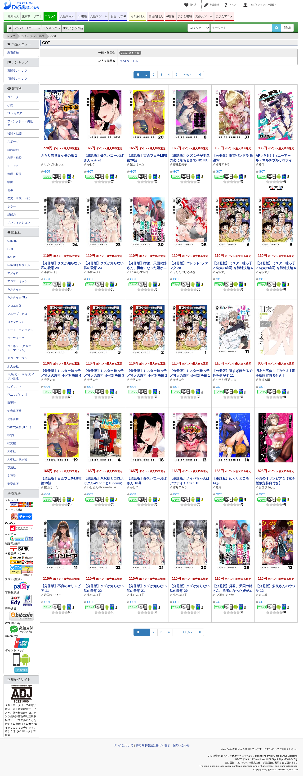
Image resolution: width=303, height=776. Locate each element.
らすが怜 (142, 272)
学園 (10, 182)
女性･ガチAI (118, 16)
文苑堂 (11, 475)
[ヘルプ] (226, 2)
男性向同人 (156, 16)
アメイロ (13, 273)
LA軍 (133, 272)
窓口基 (263, 595)
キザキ (220, 379)
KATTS (11, 257)
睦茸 (218, 487)
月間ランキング (17, 78)
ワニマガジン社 (17, 394)
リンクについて (123, 745)
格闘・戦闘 (14, 133)
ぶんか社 (13, 366)
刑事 (10, 190)
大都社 (11, 451)
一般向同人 (12, 16)
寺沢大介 (221, 272)
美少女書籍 (185, 16)
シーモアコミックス (20, 330)
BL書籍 (82, 16)
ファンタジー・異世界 (20, 123)
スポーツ (13, 141)
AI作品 (170, 16)
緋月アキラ (223, 164)
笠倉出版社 (14, 410)
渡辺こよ (230, 379)
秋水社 (11, 435)
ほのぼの (13, 149)
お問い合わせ (181, 745)
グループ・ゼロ (17, 313)
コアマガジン (15, 322)
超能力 (11, 214)
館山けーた (137, 164)
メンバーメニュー (26, 28)
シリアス (13, 166)
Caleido (12, 240)
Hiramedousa (107, 487)
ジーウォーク (15, 338)
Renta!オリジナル (18, 265)
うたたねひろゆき (184, 272)
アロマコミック (17, 281)
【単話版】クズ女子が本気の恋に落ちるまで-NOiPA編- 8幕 (189, 160)
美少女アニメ (224, 16)
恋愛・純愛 (14, 158)
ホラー (11, 206)
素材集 (26, 16)
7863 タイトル (128, 61)
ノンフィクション (18, 222)
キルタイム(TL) (17, 297)
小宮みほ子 (51, 272)
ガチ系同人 (137, 16)
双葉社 (11, 467)
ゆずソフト (14, 386)
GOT (47, 171)
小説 (10, 105)
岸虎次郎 (264, 379)
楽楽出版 (13, 483)
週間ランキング (17, 70)
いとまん (92, 487)
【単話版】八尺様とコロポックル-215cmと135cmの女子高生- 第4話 (104, 483)
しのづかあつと (54, 164)
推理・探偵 (14, 174)
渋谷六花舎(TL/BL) (19, 427)
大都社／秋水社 (17, 459)
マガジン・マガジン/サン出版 (20, 376)
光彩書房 (13, 419)
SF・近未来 (14, 113)
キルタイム (14, 289)
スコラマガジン (17, 358)
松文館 (11, 443)
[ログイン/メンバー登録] (246, 2)
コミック (50, 16)
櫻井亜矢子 (180, 164)
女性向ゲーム (98, 16)
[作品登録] (207, 2)
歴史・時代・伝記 (18, 198)
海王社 (11, 402)
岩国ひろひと (267, 487)
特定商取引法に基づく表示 (153, 745)
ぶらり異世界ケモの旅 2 (59, 155)
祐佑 (261, 164)
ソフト (37, 16)
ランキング (50, 28)
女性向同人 (67, 16)
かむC (91, 164)
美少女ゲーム (203, 16)
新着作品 (13, 52)
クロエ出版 (14, 305)
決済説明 (21, 670)
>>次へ (187, 74)
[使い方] (187, 2)
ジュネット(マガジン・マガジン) (19, 348)
